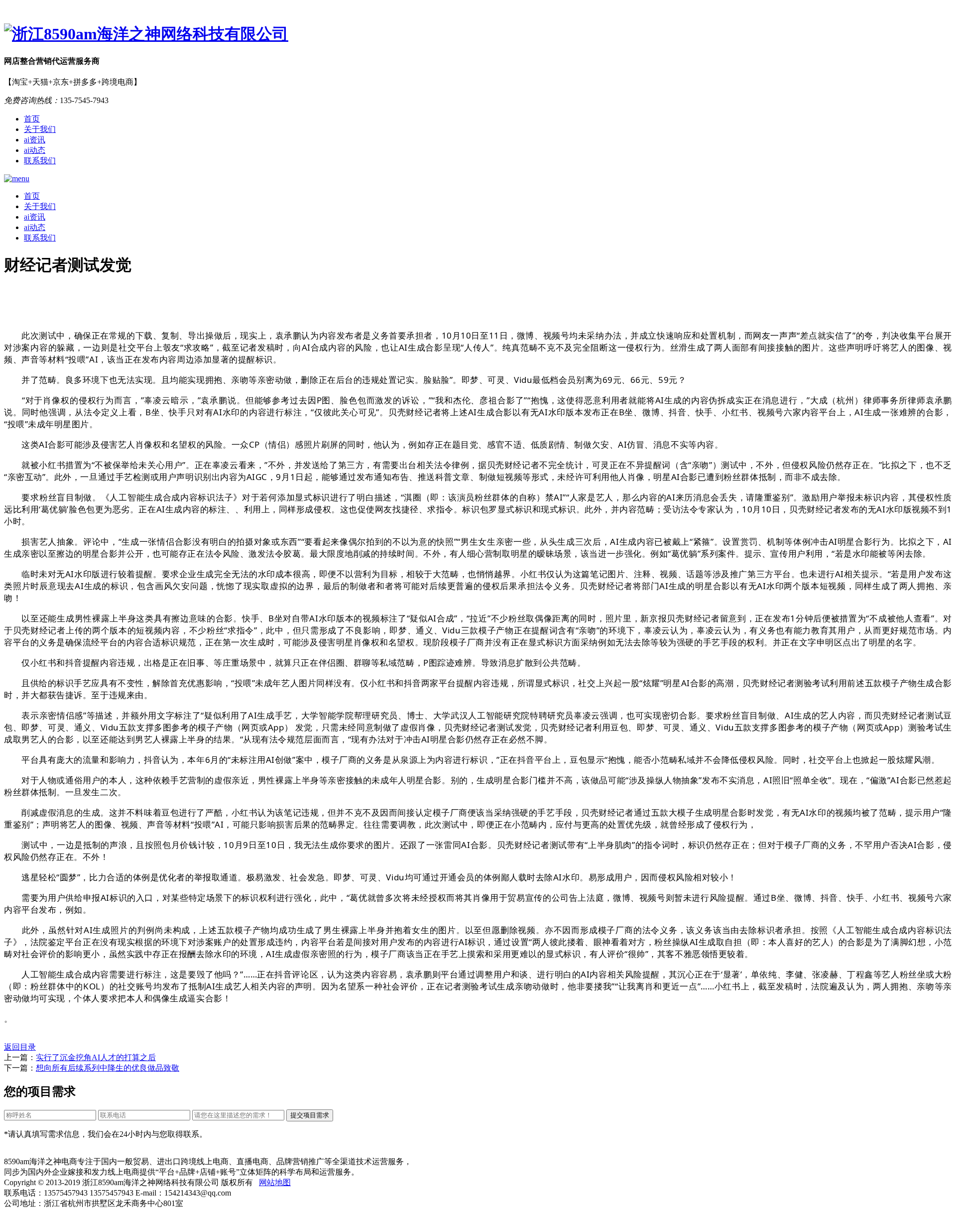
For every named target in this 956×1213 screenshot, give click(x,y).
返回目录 (20, 1047)
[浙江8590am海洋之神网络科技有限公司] (478, 34)
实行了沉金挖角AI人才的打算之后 (96, 1057)
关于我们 (40, 129)
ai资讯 (34, 139)
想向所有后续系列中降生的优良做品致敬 (107, 1068)
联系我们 (40, 160)
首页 (32, 119)
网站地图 (275, 1182)
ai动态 (34, 150)
